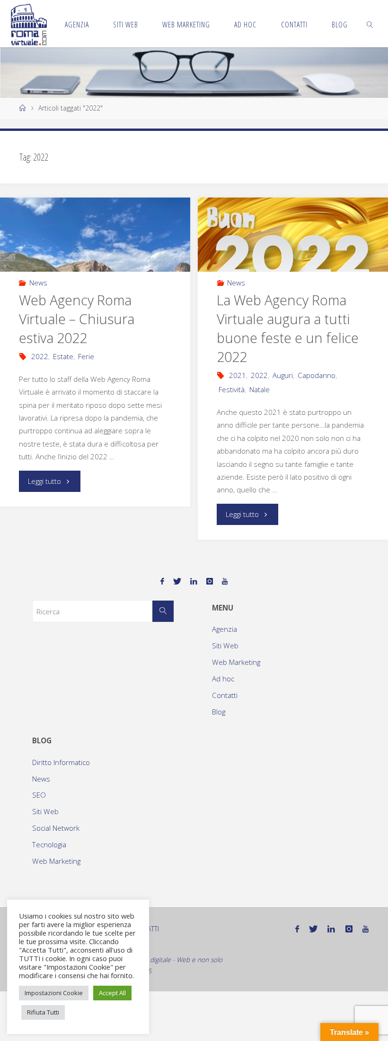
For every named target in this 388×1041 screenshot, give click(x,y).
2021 (237, 375)
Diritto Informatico (61, 762)
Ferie (86, 356)
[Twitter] (176, 581)
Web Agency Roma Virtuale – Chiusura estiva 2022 (76, 319)
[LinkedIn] (193, 581)
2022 (39, 356)
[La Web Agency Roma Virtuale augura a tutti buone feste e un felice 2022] (293, 235)
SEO (39, 795)
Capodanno (316, 375)
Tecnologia (49, 844)
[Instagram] (210, 581)
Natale (259, 389)
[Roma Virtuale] (29, 23)
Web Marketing (236, 662)
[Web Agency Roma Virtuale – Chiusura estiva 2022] (95, 235)
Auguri (283, 375)
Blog (218, 711)
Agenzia (224, 629)
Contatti (225, 695)
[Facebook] (162, 581)
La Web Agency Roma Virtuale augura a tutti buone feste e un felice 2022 (288, 328)
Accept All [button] (112, 993)
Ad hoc (223, 678)
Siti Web (225, 645)
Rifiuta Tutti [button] (43, 1012)
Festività (231, 389)
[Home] (22, 107)
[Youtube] (225, 581)
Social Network (55, 828)
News (38, 282)
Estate (63, 356)
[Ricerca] (163, 611)
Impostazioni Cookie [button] (54, 993)
